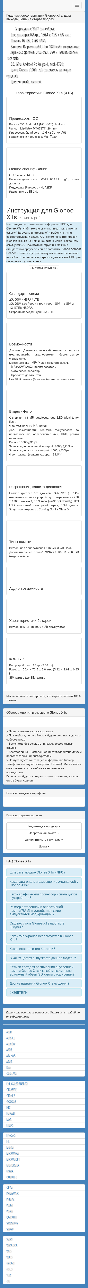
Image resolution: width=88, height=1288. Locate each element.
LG (7, 1141)
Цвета (43, 846)
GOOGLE (11, 1101)
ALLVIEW (10, 1044)
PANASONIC (12, 1193)
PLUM (9, 1205)
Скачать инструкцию (44, 267)
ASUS (9, 1061)
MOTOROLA (12, 1165)
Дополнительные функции (43, 839)
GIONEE (10, 1095)
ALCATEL (10, 1038)
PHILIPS (10, 1199)
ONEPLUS (11, 1177)
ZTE (8, 1281)
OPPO (9, 1187)
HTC (8, 1107)
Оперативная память (43, 833)
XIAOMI (10, 1263)
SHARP (9, 1229)
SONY (9, 1239)
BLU (8, 1067)
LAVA (8, 1119)
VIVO (8, 1251)
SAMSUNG (12, 1223)
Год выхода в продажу (43, 826)
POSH (9, 1211)
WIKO (9, 1257)
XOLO (9, 1269)
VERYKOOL (11, 1245)
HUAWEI (10, 1113)
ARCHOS (10, 1055)
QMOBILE (11, 1217)
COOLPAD (11, 1073)
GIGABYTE (11, 1089)
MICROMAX (12, 1153)
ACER (9, 1032)
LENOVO (10, 1135)
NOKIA (9, 1171)
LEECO (9, 1125)
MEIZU (9, 1147)
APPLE (9, 1049)
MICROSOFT (12, 1159)
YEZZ (8, 1275)
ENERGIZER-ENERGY (16, 1083)
